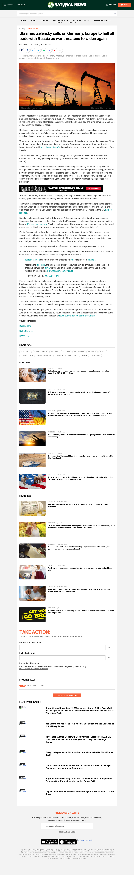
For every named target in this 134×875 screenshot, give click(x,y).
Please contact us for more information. (33, 669)
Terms (78, 849)
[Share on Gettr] (55, 50)
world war (57, 58)
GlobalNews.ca (26, 331)
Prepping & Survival (102, 20)
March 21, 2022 (52, 276)
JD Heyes (37, 44)
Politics (33, 20)
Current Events (32, 29)
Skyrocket (41, 58)
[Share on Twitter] (33, 50)
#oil (72, 260)
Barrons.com (25, 326)
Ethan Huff (61, 389)
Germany (51, 56)
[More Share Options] (60, 50)
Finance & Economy (81, 20)
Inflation (59, 56)
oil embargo (68, 56)
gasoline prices (40, 56)
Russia (84, 56)
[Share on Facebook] (27, 50)
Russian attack (94, 56)
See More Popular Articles (67, 695)
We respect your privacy (67, 832)
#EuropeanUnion (32, 260)
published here (61, 856)
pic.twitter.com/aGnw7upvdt (60, 271)
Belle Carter (61, 411)
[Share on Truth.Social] (49, 50)
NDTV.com (24, 336)
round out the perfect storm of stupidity (77, 316)
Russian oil (31, 58)
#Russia (92, 260)
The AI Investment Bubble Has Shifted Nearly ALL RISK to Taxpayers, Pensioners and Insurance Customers (79, 766)
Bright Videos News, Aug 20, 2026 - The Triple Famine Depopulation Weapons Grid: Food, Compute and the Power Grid (79, 779)
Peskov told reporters (37, 224)
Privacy (72, 849)
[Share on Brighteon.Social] (22, 50)
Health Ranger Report (29, 702)
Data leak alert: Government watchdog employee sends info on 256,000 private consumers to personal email (79, 548)
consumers (29, 56)
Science (58, 22)
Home (23, 20)
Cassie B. (61, 368)
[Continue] (90, 826)
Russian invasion (44, 355)
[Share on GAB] (44, 50)
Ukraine (49, 58)
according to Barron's (50, 147)
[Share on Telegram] (38, 50)
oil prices (77, 56)
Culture (44, 20)
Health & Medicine (60, 20)
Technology (72, 22)
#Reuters (41, 265)
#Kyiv (47, 268)
